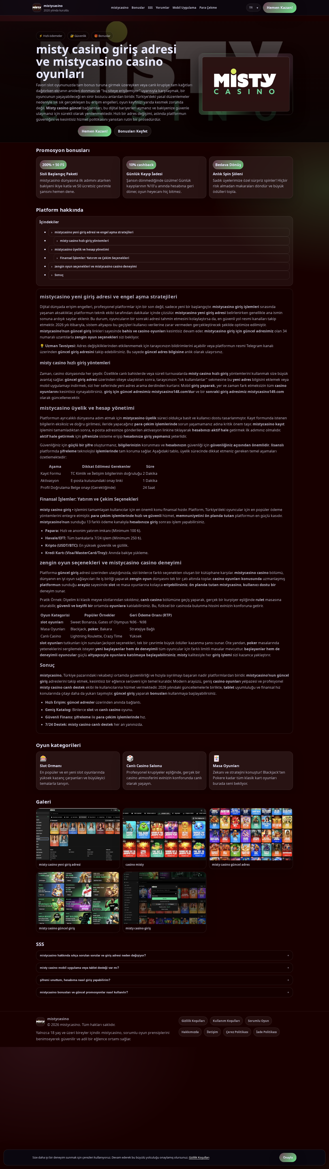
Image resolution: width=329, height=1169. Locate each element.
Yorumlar (162, 8)
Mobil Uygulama (184, 8)
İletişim (212, 1032)
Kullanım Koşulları (226, 1021)
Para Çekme (208, 8)
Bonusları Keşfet (132, 131)
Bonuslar (138, 8)
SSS (150, 8)
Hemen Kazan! (280, 7)
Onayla (288, 1157)
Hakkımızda (190, 1032)
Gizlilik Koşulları (193, 1021)
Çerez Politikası (237, 1032)
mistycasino (119, 8)
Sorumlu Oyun (258, 1021)
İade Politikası (266, 1032)
